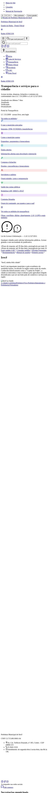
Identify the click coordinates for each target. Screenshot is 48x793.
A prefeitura (11, 283)
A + (10, 15)
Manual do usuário (23, 252)
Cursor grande (32, 15)
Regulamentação (9, 252)
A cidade (4, 283)
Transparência (13, 62)
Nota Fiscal (12, 73)
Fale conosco (8, 787)
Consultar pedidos (23, 250)
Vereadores (14, 285)
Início (10, 56)
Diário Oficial (13, 65)
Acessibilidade (10, 51)
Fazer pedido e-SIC (8, 250)
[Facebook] (5, 47)
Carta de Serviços (14, 59)
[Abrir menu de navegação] (3, 38)
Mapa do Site (10, 3)
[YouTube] (8, 47)
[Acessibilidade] (26, 38)
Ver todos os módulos (9, 118)
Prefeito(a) (20, 283)
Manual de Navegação (14, 11)
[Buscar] (3, 42)
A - (3, 15)
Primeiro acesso (37, 252)
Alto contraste (19, 15)
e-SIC (10, 70)
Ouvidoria (11, 68)
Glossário (9, 7)
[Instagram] (2, 47)
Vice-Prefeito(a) (30, 283)
